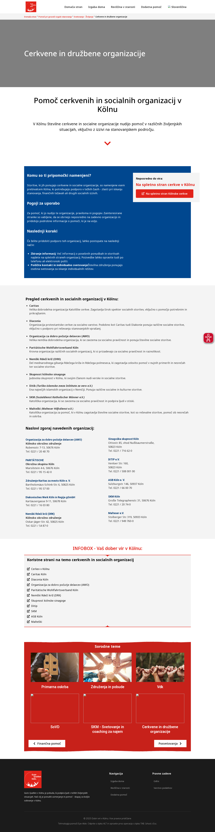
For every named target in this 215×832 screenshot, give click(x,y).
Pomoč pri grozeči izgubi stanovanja (55, 17)
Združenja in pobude (107, 687)
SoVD (54, 727)
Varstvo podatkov (163, 787)
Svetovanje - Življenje (83, 17)
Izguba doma (96, 7)
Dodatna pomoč (151, 7)
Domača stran (73, 7)
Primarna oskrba (54, 687)
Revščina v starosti (123, 7)
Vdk (160, 687)
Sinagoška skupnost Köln (123, 438)
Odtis (156, 781)
